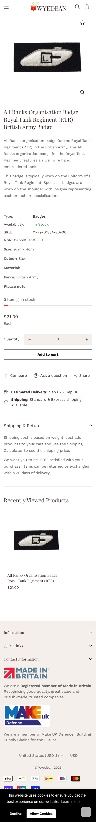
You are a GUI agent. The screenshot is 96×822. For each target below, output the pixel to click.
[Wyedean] (48, 6)
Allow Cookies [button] (41, 813)
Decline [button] (16, 813)
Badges (39, 216)
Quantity (11, 339)
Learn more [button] (70, 802)
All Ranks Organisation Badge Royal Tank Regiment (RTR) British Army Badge (32, 578)
